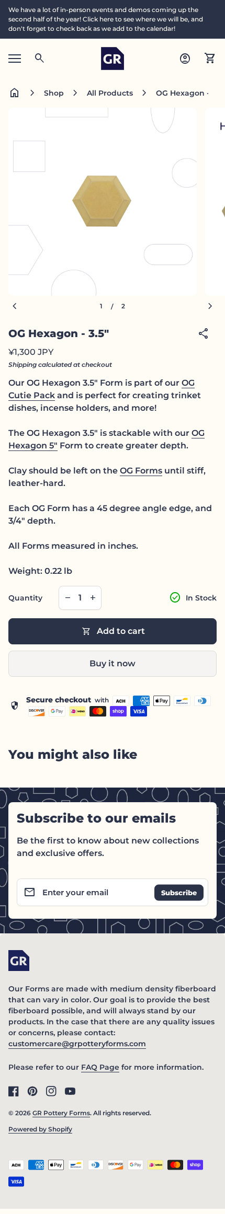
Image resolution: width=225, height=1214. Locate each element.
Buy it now (112, 663)
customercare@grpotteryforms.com (77, 1043)
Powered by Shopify (40, 1129)
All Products (110, 93)
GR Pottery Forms (61, 1113)
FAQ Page (100, 1067)
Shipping (22, 364)
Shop (54, 93)
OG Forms (141, 471)
